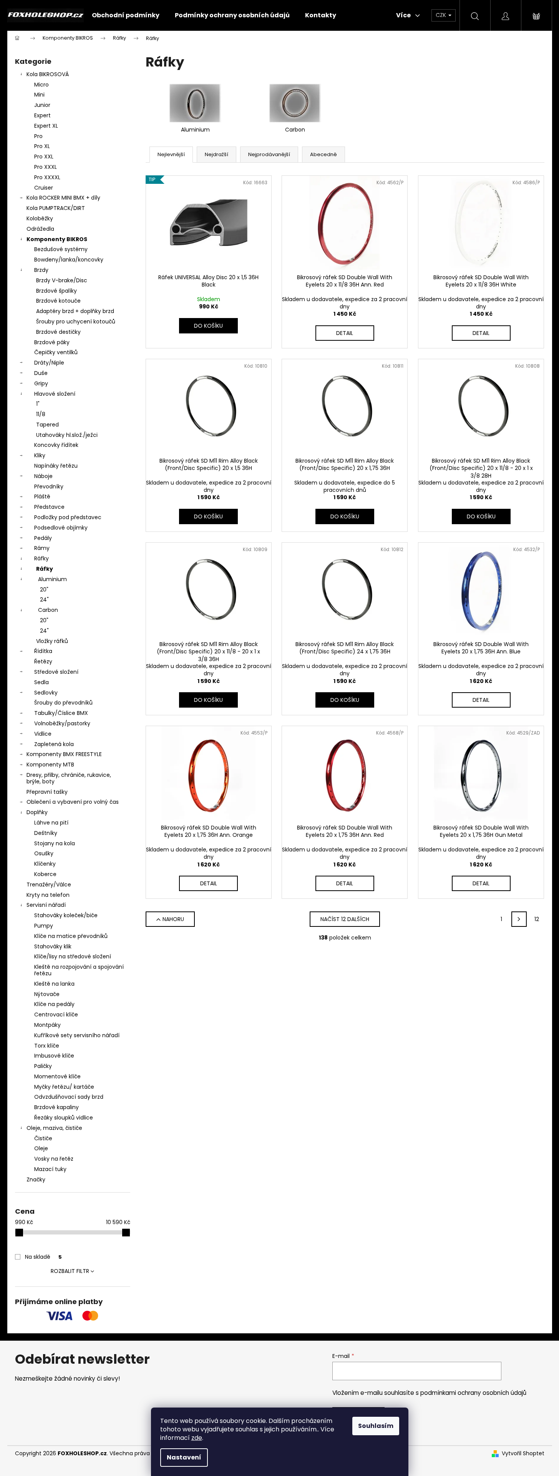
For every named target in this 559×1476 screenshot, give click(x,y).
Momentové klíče (57, 1076)
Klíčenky (45, 864)
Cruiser (43, 188)
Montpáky (47, 1025)
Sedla (41, 682)
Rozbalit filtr (70, 1271)
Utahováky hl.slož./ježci (67, 435)
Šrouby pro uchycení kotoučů (75, 321)
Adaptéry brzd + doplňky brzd (75, 311)
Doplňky (37, 812)
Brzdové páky (52, 342)
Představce (49, 507)
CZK (442, 15)
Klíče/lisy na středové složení (72, 956)
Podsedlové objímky (61, 527)
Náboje (43, 476)
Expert (42, 115)
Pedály (43, 538)
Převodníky (48, 486)
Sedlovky (46, 692)
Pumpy (43, 926)
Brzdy (41, 270)
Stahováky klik (52, 946)
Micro (41, 84)
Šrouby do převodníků (63, 702)
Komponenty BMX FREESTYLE (64, 754)
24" (44, 599)
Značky (36, 1179)
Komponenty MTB (50, 764)
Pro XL (42, 146)
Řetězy (43, 661)
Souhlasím (375, 1425)
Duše (41, 373)
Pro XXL (43, 156)
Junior (42, 105)
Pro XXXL (45, 167)
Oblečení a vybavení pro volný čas (73, 802)
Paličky (43, 1066)
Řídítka (43, 651)
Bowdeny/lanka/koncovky (68, 259)
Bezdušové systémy (61, 249)
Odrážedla (40, 229)
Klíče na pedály (54, 1004)
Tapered (47, 424)
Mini (39, 94)
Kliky (39, 455)
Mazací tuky (50, 1169)
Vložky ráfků (52, 641)
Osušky (43, 853)
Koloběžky (40, 218)
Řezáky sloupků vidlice (63, 1117)
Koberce (45, 874)
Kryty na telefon (48, 895)
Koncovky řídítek (56, 445)
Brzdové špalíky (56, 291)
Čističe (43, 1138)
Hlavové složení (54, 394)
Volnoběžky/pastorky (62, 723)
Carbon (48, 610)
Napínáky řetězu (56, 466)
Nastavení (184, 1457)
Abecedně (323, 154)
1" (38, 404)
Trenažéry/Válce (49, 884)
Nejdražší (216, 154)
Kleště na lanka (54, 984)
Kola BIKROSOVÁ (48, 74)
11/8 (40, 414)
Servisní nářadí (46, 905)
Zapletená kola (54, 744)
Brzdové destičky (58, 332)
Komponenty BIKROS (57, 239)
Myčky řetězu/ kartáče (64, 1087)
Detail (344, 333)
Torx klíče (46, 1046)
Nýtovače (47, 994)
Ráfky (41, 558)
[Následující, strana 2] (519, 919)
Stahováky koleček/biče (66, 915)
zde (196, 1437)
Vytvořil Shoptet (523, 1453)
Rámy (42, 548)
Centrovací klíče (56, 1014)
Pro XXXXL (47, 177)
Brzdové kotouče (58, 301)
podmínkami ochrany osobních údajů (473, 1393)
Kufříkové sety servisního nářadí (76, 1035)
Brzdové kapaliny (56, 1107)
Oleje (41, 1148)
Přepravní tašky (47, 792)
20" (44, 589)
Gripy (41, 383)
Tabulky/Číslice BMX (61, 713)
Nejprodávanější (269, 154)
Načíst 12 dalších (344, 919)
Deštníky (45, 833)
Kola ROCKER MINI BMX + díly (63, 198)
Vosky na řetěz (53, 1159)
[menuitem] (125, 15)
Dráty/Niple (49, 363)
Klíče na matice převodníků (71, 936)
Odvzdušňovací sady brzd (68, 1097)
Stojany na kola (54, 843)
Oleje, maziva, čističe (54, 1128)
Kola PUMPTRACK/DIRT (56, 208)
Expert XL (46, 126)
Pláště (42, 496)
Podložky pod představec (67, 517)
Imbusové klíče (54, 1056)
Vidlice (42, 734)
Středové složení (56, 672)
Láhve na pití (51, 822)
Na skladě (43, 1257)
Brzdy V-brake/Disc (61, 280)
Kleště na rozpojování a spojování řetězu (79, 970)
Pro (38, 136)
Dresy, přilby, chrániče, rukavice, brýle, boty (69, 778)
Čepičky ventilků (56, 352)
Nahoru (173, 919)
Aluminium (52, 579)
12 (536, 919)
